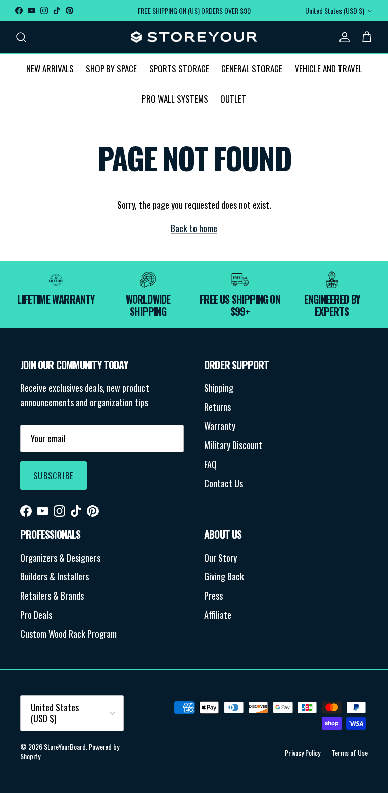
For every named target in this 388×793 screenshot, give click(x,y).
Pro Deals (36, 614)
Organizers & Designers (60, 557)
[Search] (21, 37)
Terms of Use (350, 752)
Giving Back (224, 576)
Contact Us (223, 483)
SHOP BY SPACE (111, 68)
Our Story (220, 557)
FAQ (210, 464)
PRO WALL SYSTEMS (175, 98)
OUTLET (233, 98)
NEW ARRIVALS (50, 68)
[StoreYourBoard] (194, 37)
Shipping (218, 387)
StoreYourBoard (65, 746)
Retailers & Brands (52, 595)
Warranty (219, 425)
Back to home (194, 228)
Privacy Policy (302, 752)
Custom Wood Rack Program (68, 633)
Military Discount (233, 445)
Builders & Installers (54, 576)
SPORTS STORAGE (179, 68)
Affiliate (217, 614)
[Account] (342, 37)
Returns (217, 406)
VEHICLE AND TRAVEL (328, 68)
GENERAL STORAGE (251, 68)
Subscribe (53, 476)
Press (213, 595)
